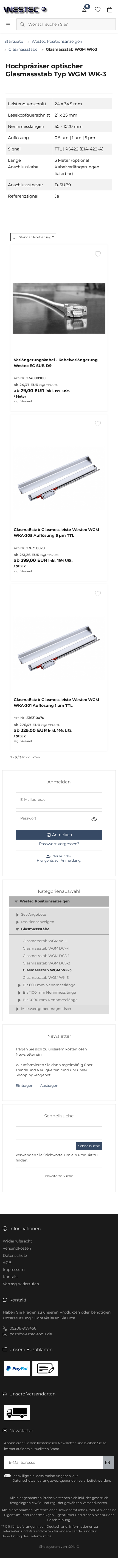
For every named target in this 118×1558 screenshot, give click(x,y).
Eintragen (24, 1085)
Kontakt (10, 1276)
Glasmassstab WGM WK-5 (46, 977)
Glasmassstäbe (35, 929)
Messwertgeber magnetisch (46, 1009)
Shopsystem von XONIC (59, 1546)
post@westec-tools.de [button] (31, 1333)
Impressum (14, 1269)
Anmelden (62, 834)
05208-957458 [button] (23, 1328)
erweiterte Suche (59, 1176)
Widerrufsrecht (17, 1241)
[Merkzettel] (98, 10)
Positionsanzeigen (37, 922)
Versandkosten (17, 1248)
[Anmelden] (84, 10)
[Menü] (8, 24)
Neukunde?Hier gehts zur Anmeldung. (59, 858)
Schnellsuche (89, 1146)
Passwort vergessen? (59, 843)
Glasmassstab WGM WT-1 (45, 941)
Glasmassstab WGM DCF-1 (46, 948)
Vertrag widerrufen (21, 1283)
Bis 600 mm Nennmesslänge (49, 985)
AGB (7, 1262)
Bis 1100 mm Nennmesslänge (49, 992)
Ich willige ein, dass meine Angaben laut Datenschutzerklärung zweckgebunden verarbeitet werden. (61, 1478)
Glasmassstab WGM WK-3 (47, 970)
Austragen (49, 1085)
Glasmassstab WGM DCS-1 (46, 956)
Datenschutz (15, 1255)
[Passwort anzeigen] (94, 819)
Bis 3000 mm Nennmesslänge (50, 1000)
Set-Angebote (33, 914)
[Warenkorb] (110, 10)
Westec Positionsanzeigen (45, 901)
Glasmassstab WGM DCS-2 (46, 963)
